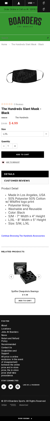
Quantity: (5, 141)
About (4, 325)
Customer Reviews (17, 180)
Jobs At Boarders (9, 332)
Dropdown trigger (19, 3)
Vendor (4, 118)
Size (3, 129)
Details (9, 174)
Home (4, 44)
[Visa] (4, 405)
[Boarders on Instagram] (17, 386)
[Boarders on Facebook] (3, 386)
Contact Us (6, 347)
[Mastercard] (23, 405)
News (4, 335)
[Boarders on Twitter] (10, 386)
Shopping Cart (43, 9)
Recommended (8, 344)
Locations (6, 328)
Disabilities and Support (9, 352)
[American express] (13, 405)
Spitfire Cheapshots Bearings (25, 291)
